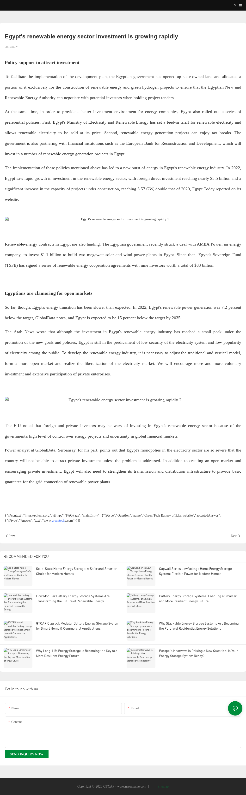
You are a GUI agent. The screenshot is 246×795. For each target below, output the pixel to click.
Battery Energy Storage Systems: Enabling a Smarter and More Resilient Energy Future (198, 598)
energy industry (210, 167)
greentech (58, 520)
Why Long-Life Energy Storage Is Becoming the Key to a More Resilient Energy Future (76, 653)
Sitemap (163, 786)
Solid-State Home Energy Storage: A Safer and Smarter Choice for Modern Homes (76, 571)
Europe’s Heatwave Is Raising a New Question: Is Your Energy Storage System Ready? (198, 653)
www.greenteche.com (131, 786)
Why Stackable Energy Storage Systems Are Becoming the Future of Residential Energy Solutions (199, 625)
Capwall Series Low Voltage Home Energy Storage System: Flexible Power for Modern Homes (195, 571)
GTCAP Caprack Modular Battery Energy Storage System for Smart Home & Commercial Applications (77, 625)
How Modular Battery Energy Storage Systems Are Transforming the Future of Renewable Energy (73, 598)
